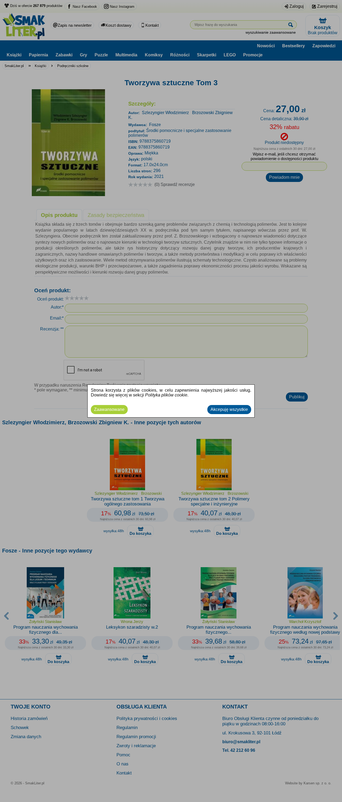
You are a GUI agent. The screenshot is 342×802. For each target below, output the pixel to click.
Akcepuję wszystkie (229, 409)
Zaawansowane (109, 409)
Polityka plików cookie (166, 395)
